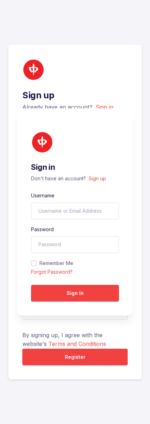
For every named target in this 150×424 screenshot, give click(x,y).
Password (42, 229)
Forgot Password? (52, 272)
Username (42, 195)
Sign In (75, 293)
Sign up (97, 178)
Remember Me (56, 263)
